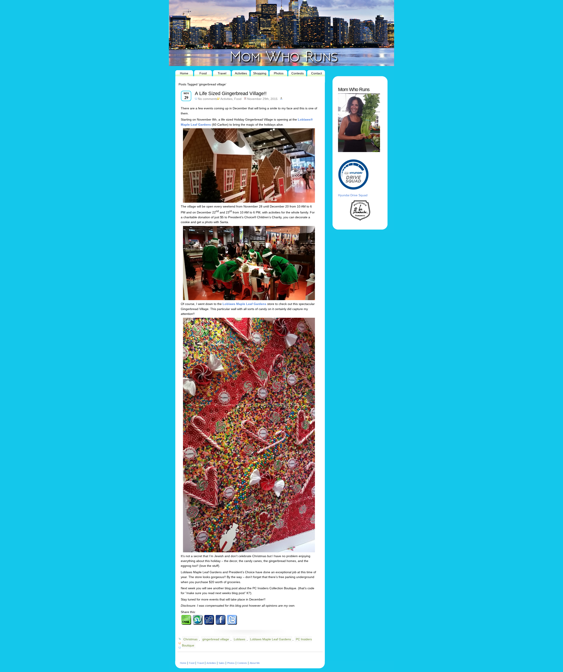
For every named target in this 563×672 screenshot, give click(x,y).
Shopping (259, 73)
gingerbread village (215, 639)
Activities (241, 73)
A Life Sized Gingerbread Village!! (231, 93)
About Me (255, 663)
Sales (222, 663)
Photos (278, 73)
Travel (222, 73)
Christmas (190, 639)
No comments (207, 99)
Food (203, 73)
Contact (316, 73)
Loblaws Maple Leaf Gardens (270, 639)
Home (184, 73)
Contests (297, 73)
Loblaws (239, 639)
